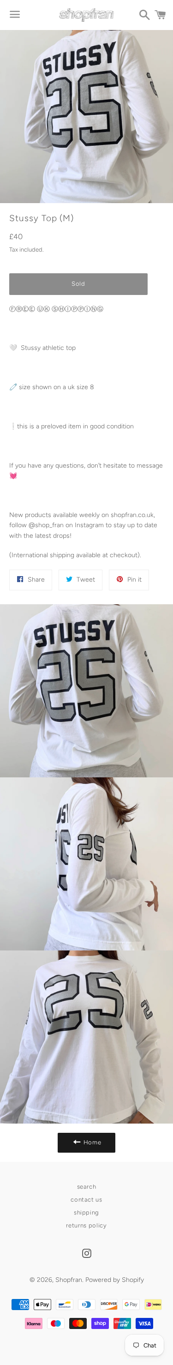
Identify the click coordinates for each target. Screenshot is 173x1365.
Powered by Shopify (114, 1280)
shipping (86, 1212)
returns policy (86, 1225)
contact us (86, 1199)
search (86, 1186)
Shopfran (68, 1280)
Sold (78, 283)
